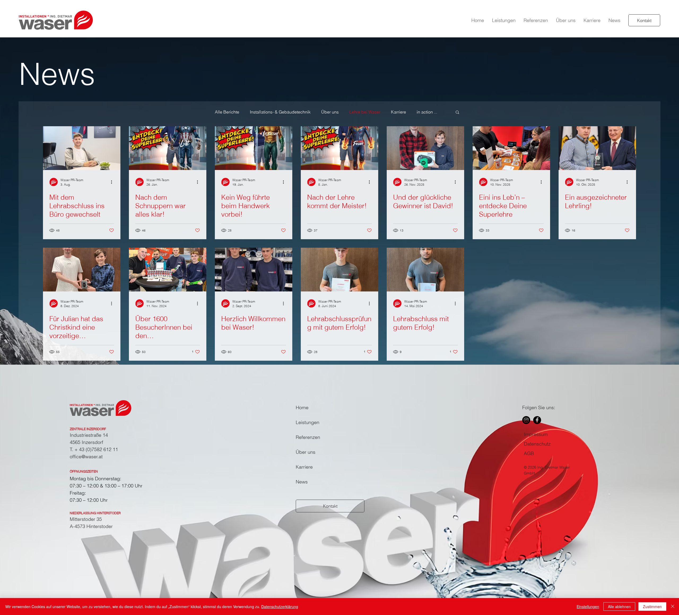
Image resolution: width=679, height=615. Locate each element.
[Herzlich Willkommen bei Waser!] (253, 269)
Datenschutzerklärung (279, 606)
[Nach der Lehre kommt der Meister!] (339, 148)
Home (302, 407)
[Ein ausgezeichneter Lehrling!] (597, 148)
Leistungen (307, 422)
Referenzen (308, 437)
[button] (504, 20)
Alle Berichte (227, 112)
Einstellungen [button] (588, 606)
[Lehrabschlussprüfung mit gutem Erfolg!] (339, 269)
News (302, 482)
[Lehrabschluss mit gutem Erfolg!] (425, 269)
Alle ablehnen (619, 606)
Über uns (330, 112)
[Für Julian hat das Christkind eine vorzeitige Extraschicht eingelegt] (81, 269)
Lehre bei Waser (364, 112)
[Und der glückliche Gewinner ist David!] (425, 148)
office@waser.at (86, 456)
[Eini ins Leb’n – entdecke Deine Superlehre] (511, 148)
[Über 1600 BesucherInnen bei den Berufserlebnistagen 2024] (167, 269)
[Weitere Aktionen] (113, 182)
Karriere (398, 112)
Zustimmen (652, 606)
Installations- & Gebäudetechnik (280, 112)
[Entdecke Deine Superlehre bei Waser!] (253, 148)
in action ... (427, 112)
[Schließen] (672, 606)
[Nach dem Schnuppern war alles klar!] (167, 148)
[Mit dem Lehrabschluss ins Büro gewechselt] (81, 148)
